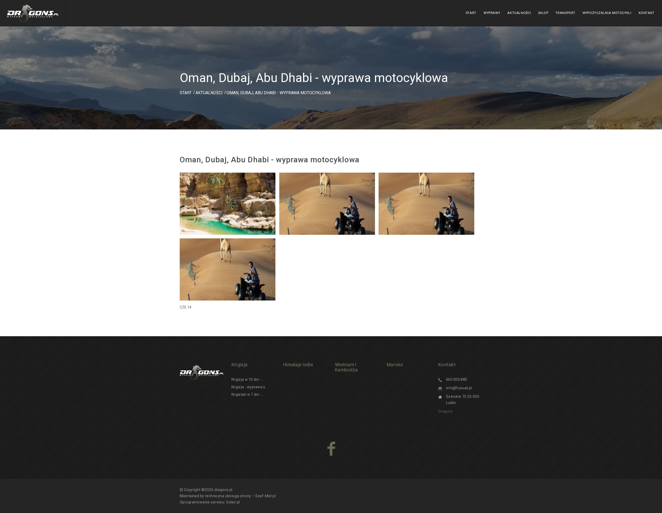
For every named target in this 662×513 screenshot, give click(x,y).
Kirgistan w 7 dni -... (247, 394)
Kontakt (647, 13)
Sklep (543, 13)
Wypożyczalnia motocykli (607, 13)
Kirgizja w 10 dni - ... (247, 379)
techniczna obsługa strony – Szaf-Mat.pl (240, 496)
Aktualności (519, 13)
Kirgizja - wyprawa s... (249, 387)
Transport (565, 13)
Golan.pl (233, 502)
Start (471, 13)
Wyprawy (492, 13)
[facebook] (331, 449)
